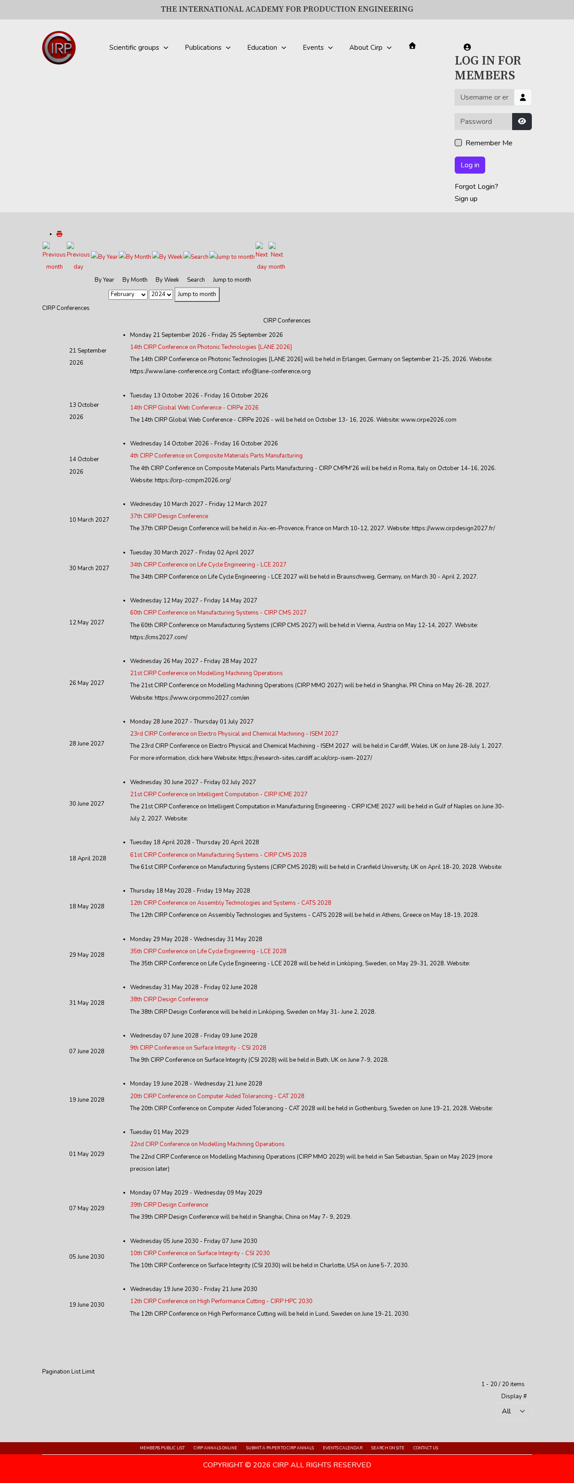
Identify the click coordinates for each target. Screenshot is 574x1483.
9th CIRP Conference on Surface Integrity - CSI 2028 (198, 1048)
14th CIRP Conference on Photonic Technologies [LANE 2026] (211, 347)
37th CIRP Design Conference (169, 516)
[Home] (412, 45)
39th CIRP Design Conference (169, 1205)
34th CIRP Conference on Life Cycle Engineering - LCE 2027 (208, 565)
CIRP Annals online (215, 1448)
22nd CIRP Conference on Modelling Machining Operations (207, 1144)
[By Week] (167, 257)
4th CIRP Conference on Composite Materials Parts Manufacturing (216, 456)
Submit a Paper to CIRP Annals (280, 1448)
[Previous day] (78, 257)
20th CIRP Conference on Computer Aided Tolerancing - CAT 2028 (217, 1096)
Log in (470, 165)
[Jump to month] (232, 257)
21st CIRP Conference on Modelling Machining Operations (206, 673)
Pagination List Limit (68, 1372)
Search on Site (387, 1448)
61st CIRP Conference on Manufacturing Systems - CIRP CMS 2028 (218, 855)
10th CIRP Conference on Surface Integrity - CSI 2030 (200, 1253)
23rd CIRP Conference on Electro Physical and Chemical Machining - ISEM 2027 (234, 734)
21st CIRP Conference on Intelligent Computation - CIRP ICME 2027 (219, 794)
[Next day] (262, 257)
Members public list (162, 1448)
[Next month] (277, 257)
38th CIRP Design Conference (169, 999)
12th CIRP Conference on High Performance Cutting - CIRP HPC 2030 (221, 1301)
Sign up (466, 199)
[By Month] (135, 257)
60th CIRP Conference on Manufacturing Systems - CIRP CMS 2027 (218, 613)
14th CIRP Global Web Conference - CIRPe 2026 (194, 408)
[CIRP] (59, 48)
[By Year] (104, 257)
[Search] (196, 257)
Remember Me (489, 143)
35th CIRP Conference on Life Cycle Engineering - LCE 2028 (208, 951)
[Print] (59, 234)
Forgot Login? (476, 187)
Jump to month (197, 294)
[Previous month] (54, 257)
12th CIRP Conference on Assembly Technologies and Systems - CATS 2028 (230, 903)
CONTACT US (425, 1448)
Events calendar (342, 1448)
